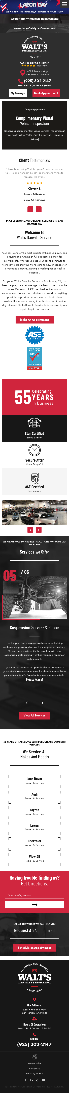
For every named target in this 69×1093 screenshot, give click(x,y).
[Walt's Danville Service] (34, 47)
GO (34, 904)
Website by (34, 1074)
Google (31, 1080)
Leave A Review (34, 194)
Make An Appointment (34, 319)
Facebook (26, 1080)
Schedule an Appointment (34, 948)
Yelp (37, 1080)
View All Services (34, 715)
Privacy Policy (34, 1068)
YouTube (43, 1080)
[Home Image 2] (18, 512)
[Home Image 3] (50, 512)
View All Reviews (34, 200)
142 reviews (42, 66)
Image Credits (34, 1063)
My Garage (18, 93)
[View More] (34, 680)
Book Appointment (46, 93)
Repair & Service (34, 780)
